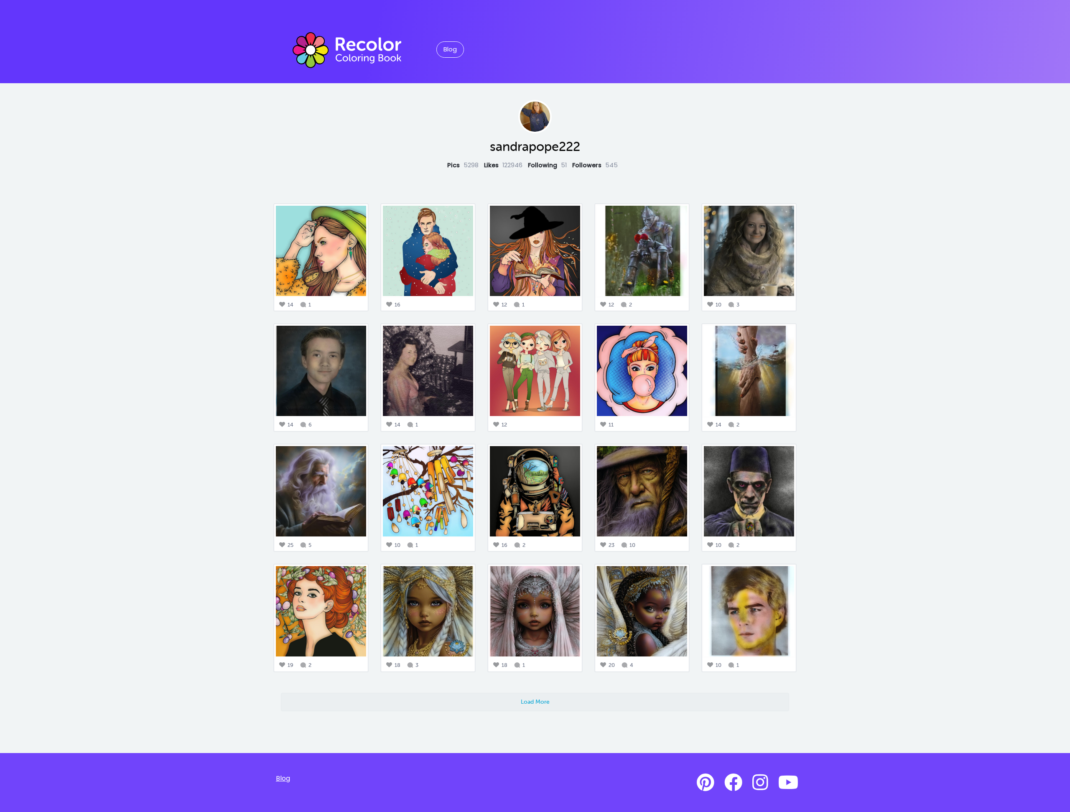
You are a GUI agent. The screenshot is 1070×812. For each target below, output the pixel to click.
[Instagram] (760, 782)
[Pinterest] (705, 782)
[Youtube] (788, 782)
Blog (450, 49)
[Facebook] (733, 782)
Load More (535, 701)
